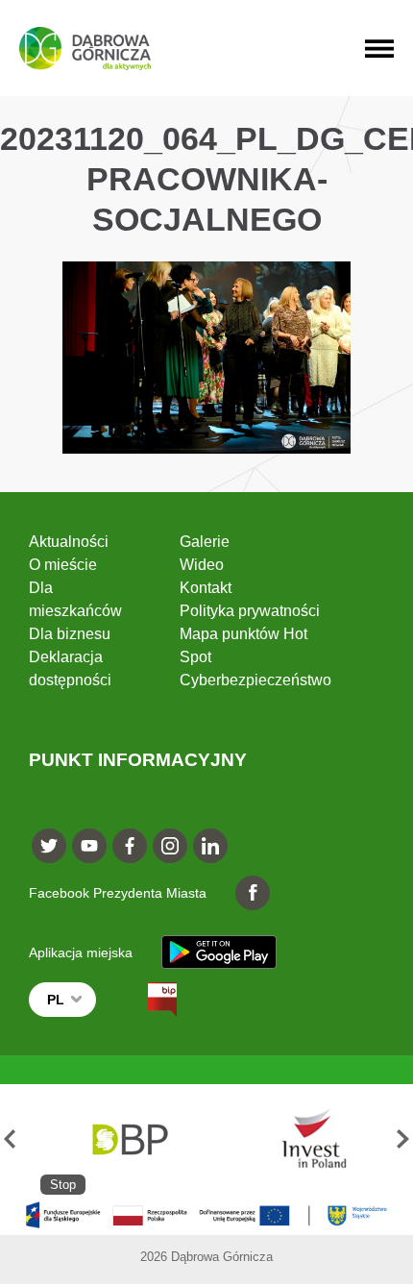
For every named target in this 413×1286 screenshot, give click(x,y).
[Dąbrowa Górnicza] (85, 48)
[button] (10, 1139)
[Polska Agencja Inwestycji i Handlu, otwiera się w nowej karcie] (305, 1139)
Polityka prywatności (250, 611)
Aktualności (69, 541)
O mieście (63, 564)
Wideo (202, 564)
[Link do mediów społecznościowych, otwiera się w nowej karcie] (49, 845)
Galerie (205, 541)
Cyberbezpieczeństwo (255, 680)
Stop (63, 1184)
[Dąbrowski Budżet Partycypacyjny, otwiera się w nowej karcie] (128, 1139)
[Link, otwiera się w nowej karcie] (145, 999)
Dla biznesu (69, 634)
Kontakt (205, 588)
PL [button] (55, 999)
